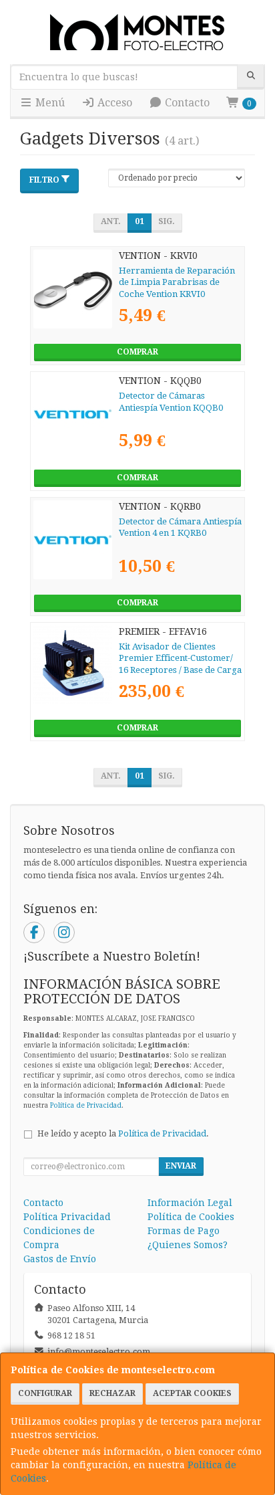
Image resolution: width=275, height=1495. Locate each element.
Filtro (44, 180)
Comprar (137, 352)
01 (139, 221)
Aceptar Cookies (192, 1393)
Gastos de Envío (59, 1259)
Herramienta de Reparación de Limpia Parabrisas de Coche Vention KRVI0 (177, 282)
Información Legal (190, 1202)
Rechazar (112, 1393)
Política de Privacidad (85, 1105)
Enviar (181, 1166)
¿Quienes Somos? (188, 1244)
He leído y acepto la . (123, 1133)
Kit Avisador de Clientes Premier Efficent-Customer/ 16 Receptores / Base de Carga (180, 658)
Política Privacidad (67, 1216)
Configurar (45, 1393)
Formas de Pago (184, 1230)
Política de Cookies (191, 1216)
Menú (49, 102)
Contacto (186, 102)
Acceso (113, 102)
